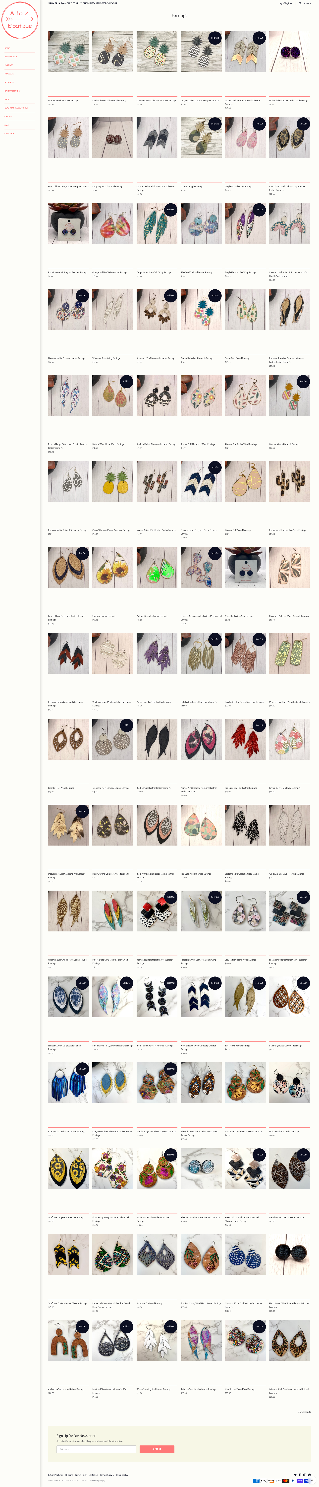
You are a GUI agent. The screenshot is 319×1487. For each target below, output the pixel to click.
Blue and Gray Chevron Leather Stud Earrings (200, 1217)
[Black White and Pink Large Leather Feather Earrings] (157, 835)
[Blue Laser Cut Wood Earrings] (157, 1265)
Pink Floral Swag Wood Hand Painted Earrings (201, 1303)
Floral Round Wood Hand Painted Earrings (243, 1132)
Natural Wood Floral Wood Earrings (108, 444)
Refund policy (122, 1475)
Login (281, 3)
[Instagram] (304, 1475)
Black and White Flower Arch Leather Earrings (156, 444)
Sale (6, 125)
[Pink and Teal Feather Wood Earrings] (245, 405)
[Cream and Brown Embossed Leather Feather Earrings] (68, 921)
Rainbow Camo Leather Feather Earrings (198, 1389)
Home (7, 48)
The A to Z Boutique (61, 1481)
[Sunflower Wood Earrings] (112, 577)
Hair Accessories (12, 91)
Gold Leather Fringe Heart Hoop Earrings (198, 702)
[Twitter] (295, 1475)
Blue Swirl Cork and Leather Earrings (197, 272)
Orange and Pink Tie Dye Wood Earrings (109, 272)
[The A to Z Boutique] (20, 20)
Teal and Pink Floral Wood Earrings (196, 874)
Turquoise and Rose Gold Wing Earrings (154, 272)
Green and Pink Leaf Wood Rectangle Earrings (289, 616)
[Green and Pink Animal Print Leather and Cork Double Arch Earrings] (289, 234)
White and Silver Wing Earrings (106, 358)
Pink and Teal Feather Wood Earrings (241, 444)
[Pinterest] (309, 1475)
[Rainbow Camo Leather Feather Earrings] (201, 1350)
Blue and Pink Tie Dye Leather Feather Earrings (112, 1046)
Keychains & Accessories (16, 108)
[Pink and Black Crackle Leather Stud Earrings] (289, 62)
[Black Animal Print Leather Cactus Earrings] (289, 491)
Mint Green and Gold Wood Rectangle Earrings (289, 702)
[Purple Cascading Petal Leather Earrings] (157, 663)
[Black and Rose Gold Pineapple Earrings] (112, 62)
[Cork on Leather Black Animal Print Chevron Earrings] (157, 148)
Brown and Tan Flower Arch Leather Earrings (156, 358)
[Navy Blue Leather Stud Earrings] (245, 577)
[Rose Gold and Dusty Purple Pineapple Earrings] (68, 148)
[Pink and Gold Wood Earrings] (245, 491)
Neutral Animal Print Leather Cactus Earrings (156, 530)
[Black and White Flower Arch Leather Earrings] (157, 405)
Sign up (157, 1449)
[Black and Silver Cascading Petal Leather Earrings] (245, 835)
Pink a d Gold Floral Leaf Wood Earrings (198, 444)
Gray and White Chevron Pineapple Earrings (200, 101)
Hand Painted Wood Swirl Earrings (240, 1389)
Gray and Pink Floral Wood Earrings (240, 960)
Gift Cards (9, 134)
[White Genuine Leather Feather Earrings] (289, 835)
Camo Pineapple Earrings (192, 186)
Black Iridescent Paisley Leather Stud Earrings (67, 272)
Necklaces (9, 82)
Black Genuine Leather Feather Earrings (153, 788)
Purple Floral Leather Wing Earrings (240, 272)
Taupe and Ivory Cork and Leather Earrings (110, 788)
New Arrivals (10, 57)
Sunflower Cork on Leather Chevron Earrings (67, 1303)
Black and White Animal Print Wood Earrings (67, 530)
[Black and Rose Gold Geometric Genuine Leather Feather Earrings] (289, 319)
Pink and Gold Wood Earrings (238, 530)
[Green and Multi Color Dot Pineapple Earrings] (157, 62)
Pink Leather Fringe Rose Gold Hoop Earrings (244, 702)
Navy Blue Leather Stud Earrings (239, 616)
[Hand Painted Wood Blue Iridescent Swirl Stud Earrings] (289, 1265)
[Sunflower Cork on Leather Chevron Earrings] (68, 1265)
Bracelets (9, 74)
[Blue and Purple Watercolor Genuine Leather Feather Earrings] (68, 405)
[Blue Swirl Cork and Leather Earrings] (201, 234)
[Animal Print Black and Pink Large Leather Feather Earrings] (201, 749)
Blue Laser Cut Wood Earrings (149, 1303)
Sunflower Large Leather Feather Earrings (66, 1217)
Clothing (8, 116)
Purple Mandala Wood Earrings (238, 186)
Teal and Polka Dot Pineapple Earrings (197, 358)
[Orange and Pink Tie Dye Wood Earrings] (112, 234)
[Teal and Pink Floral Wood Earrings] (201, 835)
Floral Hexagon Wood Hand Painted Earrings (156, 1132)
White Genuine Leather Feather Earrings (286, 874)
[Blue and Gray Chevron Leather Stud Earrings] (201, 1179)
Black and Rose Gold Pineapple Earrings (109, 101)
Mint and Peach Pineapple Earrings (63, 101)
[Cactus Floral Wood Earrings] (245, 319)
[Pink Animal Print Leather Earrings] (289, 1093)
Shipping (69, 1475)
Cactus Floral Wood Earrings (237, 358)
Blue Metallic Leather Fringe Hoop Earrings (66, 1132)
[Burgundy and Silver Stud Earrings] (112, 148)
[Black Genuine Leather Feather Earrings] (157, 749)
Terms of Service (107, 1475)
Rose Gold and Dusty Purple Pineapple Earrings (68, 186)
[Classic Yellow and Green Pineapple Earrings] (112, 491)
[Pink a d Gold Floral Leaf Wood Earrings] (201, 405)
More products (304, 1412)
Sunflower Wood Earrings (103, 616)
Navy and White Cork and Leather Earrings (66, 358)
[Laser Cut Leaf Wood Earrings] (68, 749)
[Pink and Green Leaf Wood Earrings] (157, 577)
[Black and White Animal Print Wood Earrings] (68, 491)
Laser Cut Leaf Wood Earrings (61, 788)
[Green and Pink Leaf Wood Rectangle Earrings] (289, 577)
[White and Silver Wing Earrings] (112, 319)
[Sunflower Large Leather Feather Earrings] (68, 1179)
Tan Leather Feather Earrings (237, 1046)
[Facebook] (300, 1475)
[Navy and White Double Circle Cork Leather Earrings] (245, 1265)
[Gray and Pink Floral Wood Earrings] (245, 921)
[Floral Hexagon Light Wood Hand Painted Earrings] (112, 1179)
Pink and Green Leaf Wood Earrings (152, 616)
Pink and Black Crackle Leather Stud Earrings (288, 101)
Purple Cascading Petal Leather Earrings (154, 702)
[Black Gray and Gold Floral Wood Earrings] (112, 835)
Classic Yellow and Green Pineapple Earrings (111, 530)
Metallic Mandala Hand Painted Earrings (286, 1217)
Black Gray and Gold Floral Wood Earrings (110, 874)
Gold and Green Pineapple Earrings (284, 444)
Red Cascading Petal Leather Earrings (241, 788)
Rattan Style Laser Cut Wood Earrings (285, 1046)
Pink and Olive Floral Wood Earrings (284, 788)
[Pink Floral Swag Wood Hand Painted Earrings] (201, 1265)
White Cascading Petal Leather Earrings (153, 1389)
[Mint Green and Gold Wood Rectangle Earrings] (289, 663)
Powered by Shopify (97, 1481)
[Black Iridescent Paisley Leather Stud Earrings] (68, 234)
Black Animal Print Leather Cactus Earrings (287, 530)
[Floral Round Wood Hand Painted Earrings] (245, 1093)
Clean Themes (83, 1481)
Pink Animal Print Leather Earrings (284, 1132)
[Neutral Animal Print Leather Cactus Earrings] (157, 491)
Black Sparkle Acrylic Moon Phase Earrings (155, 1046)
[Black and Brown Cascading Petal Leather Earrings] (68, 663)
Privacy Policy (81, 1475)
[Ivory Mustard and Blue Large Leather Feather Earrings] (112, 1093)
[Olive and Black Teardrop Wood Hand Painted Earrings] (289, 1350)
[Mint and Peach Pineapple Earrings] (68, 62)
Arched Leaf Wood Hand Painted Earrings (66, 1389)
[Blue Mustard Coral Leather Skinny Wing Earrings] (112, 921)
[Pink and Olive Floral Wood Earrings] (289, 749)
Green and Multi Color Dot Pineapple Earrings (156, 101)
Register (288, 3)
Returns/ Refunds (55, 1475)
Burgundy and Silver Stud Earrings (107, 186)
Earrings (8, 65)
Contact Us (93, 1475)
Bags (6, 99)
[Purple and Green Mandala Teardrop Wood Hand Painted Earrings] (112, 1265)
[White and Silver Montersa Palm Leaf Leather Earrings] (112, 663)
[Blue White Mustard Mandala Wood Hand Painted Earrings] (201, 1093)
